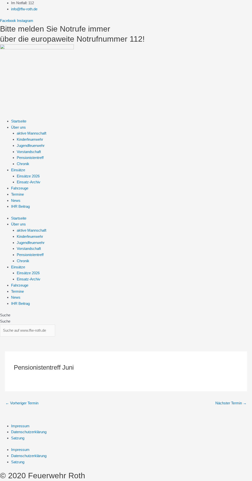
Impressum (20, 426)
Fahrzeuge (19, 188)
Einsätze (18, 170)
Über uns (18, 127)
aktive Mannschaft (31, 133)
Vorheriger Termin (21, 403)
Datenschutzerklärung (29, 432)
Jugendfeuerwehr (31, 145)
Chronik (23, 164)
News (15, 200)
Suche (5, 315)
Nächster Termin (231, 403)
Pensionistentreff (30, 157)
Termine (17, 194)
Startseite (18, 121)
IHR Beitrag (20, 206)
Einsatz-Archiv (28, 182)
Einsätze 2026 (28, 176)
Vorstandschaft (29, 152)
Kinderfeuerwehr (30, 139)
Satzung (17, 438)
